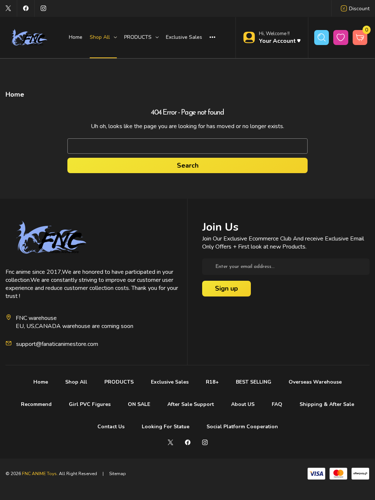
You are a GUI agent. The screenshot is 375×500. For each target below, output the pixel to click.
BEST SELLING (253, 381)
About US (243, 404)
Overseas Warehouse (315, 381)
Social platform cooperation (242, 426)
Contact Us (111, 426)
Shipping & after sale (327, 404)
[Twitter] (8, 8)
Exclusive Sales (184, 37)
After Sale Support (190, 404)
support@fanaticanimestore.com (57, 344)
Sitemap (117, 474)
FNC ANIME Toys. (40, 474)
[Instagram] (43, 8)
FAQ (277, 404)
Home (75, 37)
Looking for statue (165, 426)
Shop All (76, 381)
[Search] (321, 37)
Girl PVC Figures (90, 404)
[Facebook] (26, 8)
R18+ (212, 381)
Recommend (36, 404)
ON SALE (139, 404)
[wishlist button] (340, 37)
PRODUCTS (119, 381)
